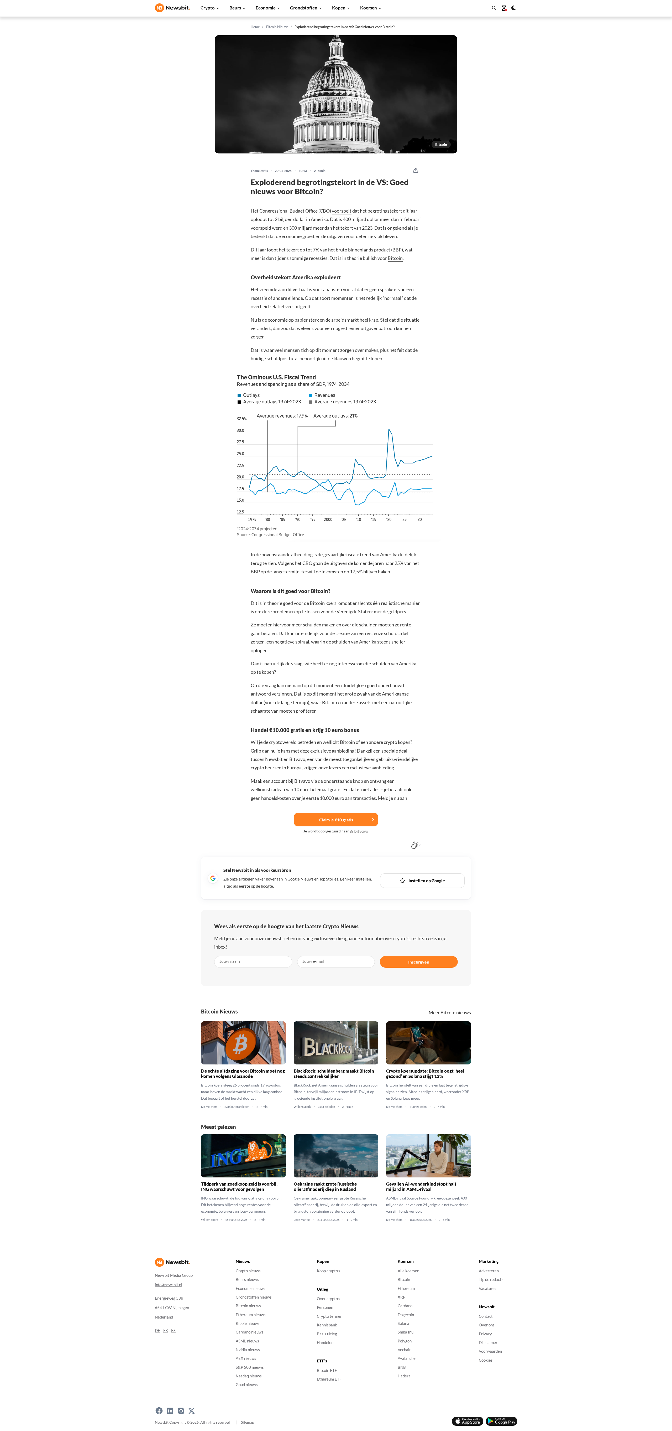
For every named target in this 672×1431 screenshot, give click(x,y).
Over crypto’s (328, 1298)
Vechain (404, 1349)
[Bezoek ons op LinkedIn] (170, 1411)
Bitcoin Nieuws (277, 27)
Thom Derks (259, 170)
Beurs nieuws (247, 1279)
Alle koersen (408, 1271)
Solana (403, 1323)
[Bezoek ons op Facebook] (159, 1411)
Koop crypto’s (328, 1271)
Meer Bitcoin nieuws (450, 1012)
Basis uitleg (327, 1334)
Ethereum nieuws (251, 1314)
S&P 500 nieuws (250, 1367)
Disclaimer (488, 1342)
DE (157, 1330)
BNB (402, 1367)
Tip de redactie (492, 1279)
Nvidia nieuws (248, 1349)
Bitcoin (441, 144)
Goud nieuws (247, 1384)
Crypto (208, 8)
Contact (486, 1316)
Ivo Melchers (209, 1106)
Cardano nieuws (249, 1332)
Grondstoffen (303, 8)
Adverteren (489, 1271)
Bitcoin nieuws (248, 1306)
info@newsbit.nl (168, 1285)
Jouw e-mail (313, 961)
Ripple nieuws (248, 1323)
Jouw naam (229, 961)
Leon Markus (302, 1219)
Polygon (405, 1341)
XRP (401, 1297)
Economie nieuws (250, 1288)
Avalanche (407, 1358)
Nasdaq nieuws (249, 1376)
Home (255, 27)
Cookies (486, 1360)
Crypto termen (329, 1316)
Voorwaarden (490, 1351)
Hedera (404, 1376)
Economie (266, 8)
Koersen (368, 8)
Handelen (325, 1342)
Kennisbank (327, 1325)
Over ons (487, 1325)
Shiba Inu (405, 1332)
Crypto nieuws (248, 1271)
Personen (325, 1307)
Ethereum (406, 1288)
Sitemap (247, 1422)
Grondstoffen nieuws (254, 1297)
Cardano (405, 1306)
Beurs (235, 8)
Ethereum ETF (329, 1379)
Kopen (338, 8)
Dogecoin (406, 1314)
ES (173, 1330)
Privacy (485, 1334)
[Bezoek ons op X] (191, 1411)
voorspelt (341, 211)
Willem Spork (302, 1106)
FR (165, 1330)
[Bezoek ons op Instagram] (181, 1411)
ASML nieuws (247, 1341)
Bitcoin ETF (327, 1370)
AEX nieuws (246, 1358)
